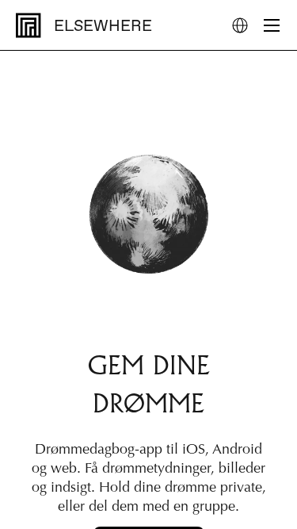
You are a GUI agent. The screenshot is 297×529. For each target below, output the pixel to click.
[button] (240, 25)
